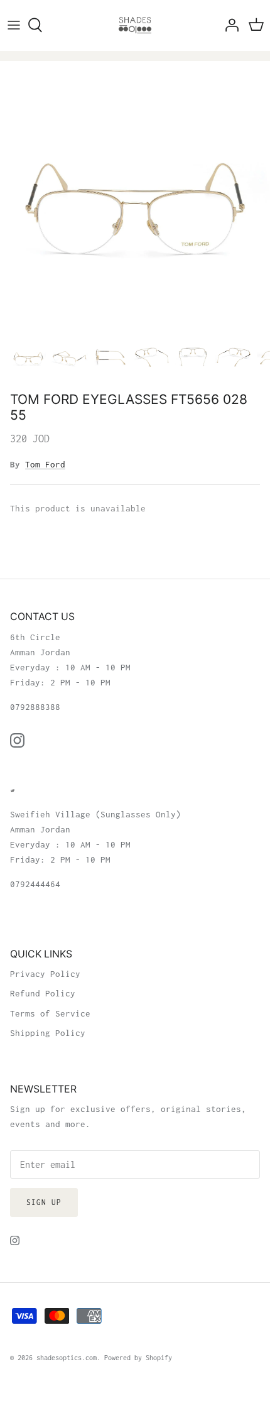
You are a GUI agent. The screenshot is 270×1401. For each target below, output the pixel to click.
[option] (135, 196)
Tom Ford (45, 464)
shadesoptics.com (66, 1357)
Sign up (44, 1202)
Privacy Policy (45, 974)
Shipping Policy (47, 1033)
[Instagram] (17, 740)
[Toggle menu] (14, 25)
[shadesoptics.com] (135, 25)
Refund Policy (42, 993)
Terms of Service (50, 1013)
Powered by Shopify (138, 1357)
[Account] (228, 25)
